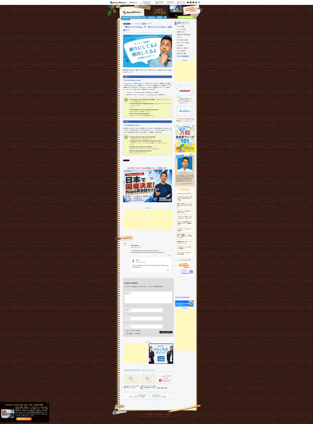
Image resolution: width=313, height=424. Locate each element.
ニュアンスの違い (181, 29)
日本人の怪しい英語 (182, 40)
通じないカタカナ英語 (183, 42)
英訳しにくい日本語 (182, 48)
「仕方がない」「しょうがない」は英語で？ (184, 247)
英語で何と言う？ (181, 32)
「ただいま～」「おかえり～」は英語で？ (184, 229)
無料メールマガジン (160, 414)
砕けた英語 (180, 45)
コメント (128, 293)
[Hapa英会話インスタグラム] (180, 11)
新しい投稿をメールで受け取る (133, 333)
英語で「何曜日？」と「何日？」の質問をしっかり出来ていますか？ (184, 236)
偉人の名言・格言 (181, 53)
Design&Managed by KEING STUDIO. (166, 416)
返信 (169, 255)
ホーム (144, 414)
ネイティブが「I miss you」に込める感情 (184, 253)
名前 (127, 310)
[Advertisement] (135, 219)
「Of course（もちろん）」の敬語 (159, 396)
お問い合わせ (168, 414)
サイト (127, 326)
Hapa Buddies (159, 2)
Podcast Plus (181, 2)
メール (128, 318)
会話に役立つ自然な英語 (183, 34)
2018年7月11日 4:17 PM (136, 247)
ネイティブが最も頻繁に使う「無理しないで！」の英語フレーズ (184, 223)
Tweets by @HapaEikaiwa (182, 297)
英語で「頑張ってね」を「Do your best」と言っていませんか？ (184, 205)
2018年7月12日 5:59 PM (141, 262)
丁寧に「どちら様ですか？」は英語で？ (137, 396)
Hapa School (146, 2)
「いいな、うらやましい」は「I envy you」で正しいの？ (184, 217)
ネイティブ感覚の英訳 (136, 23)
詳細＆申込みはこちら (24, 419)
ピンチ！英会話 (181, 51)
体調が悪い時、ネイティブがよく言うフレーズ (184, 242)
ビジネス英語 (180, 26)
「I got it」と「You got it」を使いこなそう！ (184, 211)
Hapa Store (170, 2)
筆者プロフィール (151, 414)
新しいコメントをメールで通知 (133, 330)
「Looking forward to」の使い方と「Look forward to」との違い (184, 198)
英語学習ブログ (133, 2)
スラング (179, 37)
